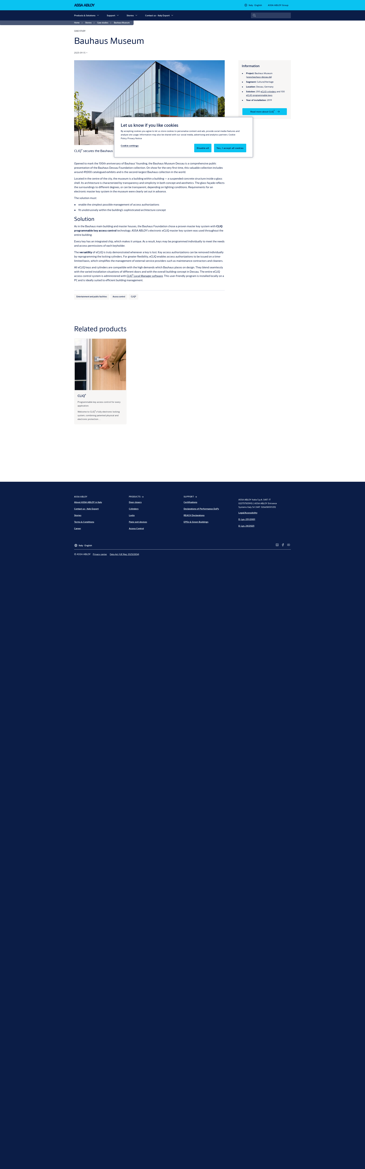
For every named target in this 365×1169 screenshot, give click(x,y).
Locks (132, 515)
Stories (130, 15)
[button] (98, 15)
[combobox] (271, 15)
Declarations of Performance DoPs (201, 508)
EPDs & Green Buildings (196, 521)
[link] (79, 22)
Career (77, 528)
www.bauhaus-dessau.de (259, 76)
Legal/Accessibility (247, 512)
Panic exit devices (138, 521)
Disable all (203, 148)
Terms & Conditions (84, 521)
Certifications (190, 502)
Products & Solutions (84, 15)
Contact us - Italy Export (157, 15)
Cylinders (133, 508)
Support (111, 15)
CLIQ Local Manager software (145, 276)
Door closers (135, 502)
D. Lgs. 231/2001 (246, 519)
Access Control (136, 528)
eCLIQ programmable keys (259, 95)
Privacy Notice (134, 138)
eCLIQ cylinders (268, 91)
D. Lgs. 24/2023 (246, 525)
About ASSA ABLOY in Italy (88, 502)
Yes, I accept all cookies (230, 148)
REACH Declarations (194, 515)
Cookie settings (130, 145)
